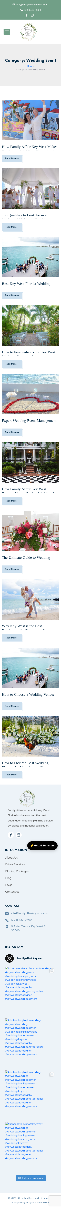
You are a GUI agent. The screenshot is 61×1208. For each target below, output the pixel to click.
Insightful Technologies (38, 1202)
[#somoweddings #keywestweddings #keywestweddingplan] (30, 992)
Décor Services (15, 864)
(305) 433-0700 (32, 10)
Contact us (12, 891)
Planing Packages (17, 871)
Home (30, 65)
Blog (8, 878)
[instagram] (19, 835)
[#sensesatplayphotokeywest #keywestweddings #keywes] (30, 1147)
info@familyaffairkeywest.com (31, 4)
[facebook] (27, 15)
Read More (12, 158)
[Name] (7, 32)
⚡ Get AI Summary (42, 845)
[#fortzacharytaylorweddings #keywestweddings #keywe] (30, 1043)
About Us (11, 857)
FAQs (8, 885)
